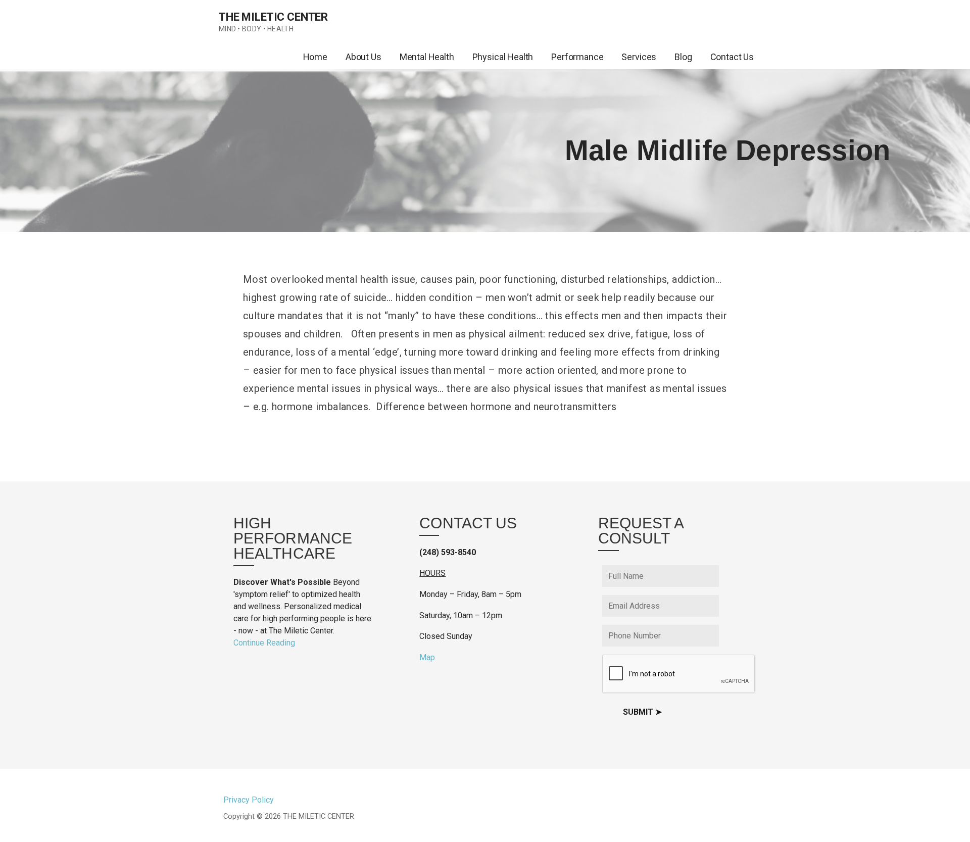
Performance (577, 57)
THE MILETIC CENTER (273, 17)
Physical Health (503, 57)
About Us (363, 57)
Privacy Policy (248, 800)
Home (315, 57)
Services (638, 57)
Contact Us (732, 57)
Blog (683, 57)
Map (427, 657)
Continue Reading (264, 643)
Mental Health (427, 57)
